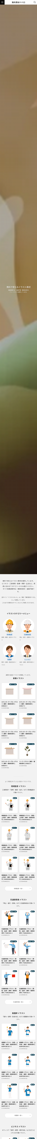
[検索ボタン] (34, 2)
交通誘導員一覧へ (18, 1002)
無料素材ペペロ (18, 2)
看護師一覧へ (18, 1115)
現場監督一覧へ (18, 888)
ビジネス (27, 659)
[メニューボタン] (2, 2)
